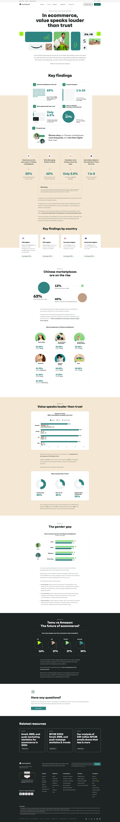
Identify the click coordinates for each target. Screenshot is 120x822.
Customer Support (96, 790)
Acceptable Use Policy (54, 818)
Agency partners (32, 1)
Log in (99, 1)
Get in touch (39, 708)
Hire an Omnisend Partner (83, 785)
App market (44, 791)
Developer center (45, 789)
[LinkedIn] (91, 819)
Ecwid (53, 792)
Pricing (48, 4)
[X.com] (89, 819)
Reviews (44, 784)
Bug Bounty (94, 792)
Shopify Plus (54, 778)
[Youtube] (97, 819)
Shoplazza (54, 789)
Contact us (94, 778)
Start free (97, 4)
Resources (71, 4)
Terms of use (42, 818)
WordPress (54, 783)
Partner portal (80, 780)
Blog (93, 783)
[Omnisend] (24, 4)
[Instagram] (94, 819)
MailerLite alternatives (67, 787)
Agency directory (81, 783)
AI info (93, 796)
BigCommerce (55, 780)
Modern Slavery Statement (72, 818)
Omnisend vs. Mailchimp (68, 780)
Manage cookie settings (63, 818)
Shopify (53, 776)
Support (26, 1)
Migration (55, 4)
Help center (21, 1)
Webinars (94, 785)
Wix (53, 787)
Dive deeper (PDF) (26, 256)
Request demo (88, 4)
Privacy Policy (83, 766)
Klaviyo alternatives (67, 783)
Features (42, 4)
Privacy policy (48, 818)
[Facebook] (86, 819)
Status (27, 818)
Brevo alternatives (66, 785)
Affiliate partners (81, 776)
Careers (95, 780)
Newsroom (94, 794)
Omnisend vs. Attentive (67, 776)
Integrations (62, 4)
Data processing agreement (34, 818)
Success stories (95, 787)
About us (94, 776)
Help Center (44, 786)
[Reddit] (100, 819)
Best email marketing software (69, 789)
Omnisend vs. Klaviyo (67, 778)
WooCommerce (55, 785)
